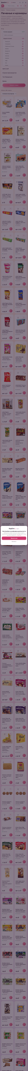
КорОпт (4, 2)
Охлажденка (7, 44)
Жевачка (7, 58)
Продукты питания (7, 38)
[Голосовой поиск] (21, 6)
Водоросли (7, 51)
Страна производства (10, 72)
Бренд (4, 81)
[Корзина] (25, 2)
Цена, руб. (6, 68)
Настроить (14, 541)
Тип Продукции (7, 77)
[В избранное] (10, 99)
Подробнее (19, 535)
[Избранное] (23, 2)
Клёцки (6, 65)
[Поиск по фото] (18, 6)
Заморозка (7, 41)
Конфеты (7, 53)
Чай (6, 63)
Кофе (6, 60)
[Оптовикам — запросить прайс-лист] (25, 5)
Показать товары (14, 85)
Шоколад (7, 55)
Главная (3, 10)
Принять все (14, 538)
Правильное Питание (9, 46)
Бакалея (7, 48)
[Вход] (20, 2)
